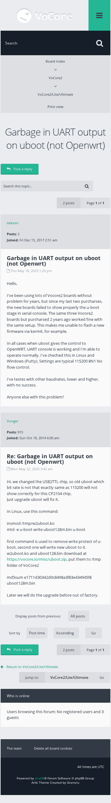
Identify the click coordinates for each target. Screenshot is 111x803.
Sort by (14, 633)
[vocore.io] (44, 15)
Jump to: (32, 677)
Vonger (12, 421)
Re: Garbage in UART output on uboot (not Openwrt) (50, 458)
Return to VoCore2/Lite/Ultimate (32, 666)
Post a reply (23, 169)
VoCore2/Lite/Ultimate (55, 94)
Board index (55, 61)
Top (106, 402)
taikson (12, 223)
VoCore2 (55, 77)
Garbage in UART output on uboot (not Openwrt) (55, 138)
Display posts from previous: (38, 616)
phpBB (39, 778)
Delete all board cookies (53, 748)
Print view (55, 106)
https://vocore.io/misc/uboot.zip (37, 559)
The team (14, 748)
